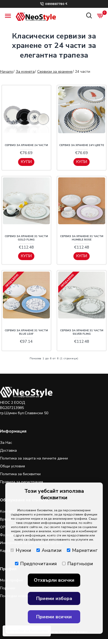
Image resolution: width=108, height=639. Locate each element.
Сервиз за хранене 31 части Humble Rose (81, 238)
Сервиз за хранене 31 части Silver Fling (81, 332)
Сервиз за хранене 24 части (26, 145)
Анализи (52, 550)
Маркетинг (85, 550)
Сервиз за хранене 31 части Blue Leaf (26, 332)
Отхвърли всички (54, 580)
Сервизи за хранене (54, 71)
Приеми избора (54, 598)
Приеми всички (54, 617)
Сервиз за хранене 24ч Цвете (81, 145)
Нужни (23, 550)
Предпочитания (38, 563)
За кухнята (25, 71)
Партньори (80, 563)
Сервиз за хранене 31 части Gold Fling (26, 238)
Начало (6, 71)
